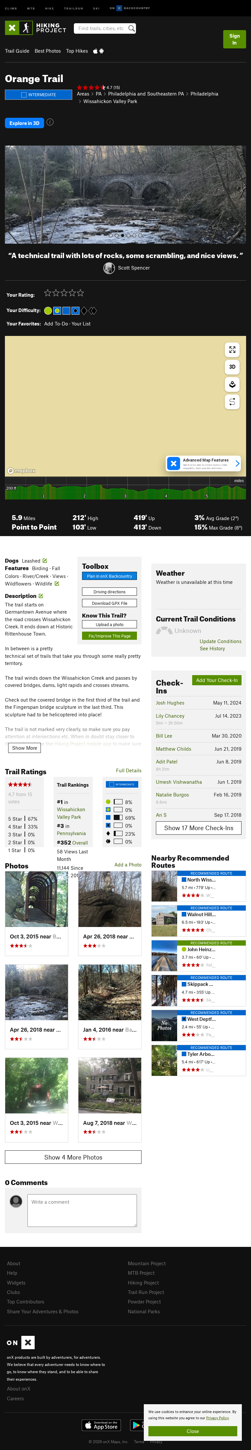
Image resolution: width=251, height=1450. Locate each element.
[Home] (39, 28)
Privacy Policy (217, 1418)
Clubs (13, 1292)
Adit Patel (166, 761)
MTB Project (141, 1273)
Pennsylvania (71, 833)
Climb (11, 8)
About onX (18, 1388)
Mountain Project (147, 1263)
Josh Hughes (170, 703)
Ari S (161, 815)
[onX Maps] (21, 1347)
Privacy (156, 1441)
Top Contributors (25, 1301)
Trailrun (73, 8)
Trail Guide (17, 51)
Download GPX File (109, 603)
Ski (96, 8)
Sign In (234, 39)
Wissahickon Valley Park (110, 101)
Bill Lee (164, 736)
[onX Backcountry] (130, 8)
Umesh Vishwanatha (179, 782)
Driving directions (109, 591)
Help (12, 1273)
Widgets (16, 1282)
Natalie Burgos (172, 794)
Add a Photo (128, 864)
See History (212, 648)
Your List (81, 323)
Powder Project (144, 1301)
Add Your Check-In (217, 680)
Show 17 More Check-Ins (198, 827)
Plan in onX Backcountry (109, 576)
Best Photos (48, 51)
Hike (49, 8)
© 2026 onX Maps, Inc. (108, 1441)
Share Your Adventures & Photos (42, 1311)
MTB (31, 8)
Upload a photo (110, 624)
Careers (15, 1398)
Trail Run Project (146, 1292)
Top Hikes (77, 51)
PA (99, 93)
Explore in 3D (24, 123)
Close (193, 1431)
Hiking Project (143, 1282)
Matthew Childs (173, 749)
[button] (11, 195)
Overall (80, 843)
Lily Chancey (170, 716)
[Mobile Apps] (98, 51)
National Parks (144, 1311)
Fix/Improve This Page (110, 635)
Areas (83, 93)
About (13, 1263)
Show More (24, 748)
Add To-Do (56, 323)
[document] (192, 1422)
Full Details (129, 770)
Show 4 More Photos (73, 1157)
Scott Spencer (134, 268)
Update (221, 641)
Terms (139, 1441)
